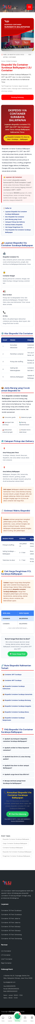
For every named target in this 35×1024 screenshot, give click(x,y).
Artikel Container (9, 57)
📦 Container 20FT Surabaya (12, 674)
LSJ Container (6, 951)
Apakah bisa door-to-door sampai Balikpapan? (16, 766)
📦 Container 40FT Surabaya (12, 680)
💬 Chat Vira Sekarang (17, 814)
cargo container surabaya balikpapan (15, 843)
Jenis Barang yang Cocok (13, 219)
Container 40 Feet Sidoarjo (11, 930)
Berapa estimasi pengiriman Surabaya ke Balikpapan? (14, 782)
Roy (29, 54)
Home (3, 61)
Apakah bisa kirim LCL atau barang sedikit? (16, 758)
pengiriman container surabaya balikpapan (16, 856)
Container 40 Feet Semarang (11, 939)
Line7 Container (6, 959)
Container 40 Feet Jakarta (10, 922)
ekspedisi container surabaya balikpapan (16, 839)
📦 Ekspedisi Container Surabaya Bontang (17, 700)
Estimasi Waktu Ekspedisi (13, 225)
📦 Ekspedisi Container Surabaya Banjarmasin (14, 719)
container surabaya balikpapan (13, 847)
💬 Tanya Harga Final (17, 654)
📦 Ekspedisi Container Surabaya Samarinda (17, 694)
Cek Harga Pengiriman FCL (14, 227)
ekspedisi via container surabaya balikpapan (17, 852)
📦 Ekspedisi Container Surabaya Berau (16, 712)
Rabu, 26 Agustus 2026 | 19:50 (13, 54)
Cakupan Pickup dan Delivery (15, 222)
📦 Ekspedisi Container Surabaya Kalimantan (14, 687)
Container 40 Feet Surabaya (11, 914)
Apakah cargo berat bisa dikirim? (17, 774)
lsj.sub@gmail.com (9, 982)
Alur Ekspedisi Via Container (14, 217)
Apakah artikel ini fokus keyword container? (16, 749)
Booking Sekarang (17, 97)
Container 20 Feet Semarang (11, 935)
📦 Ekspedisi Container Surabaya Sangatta (17, 706)
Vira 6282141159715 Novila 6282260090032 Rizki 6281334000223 (11, 988)
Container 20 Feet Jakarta (10, 918)
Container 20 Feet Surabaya (11, 910)
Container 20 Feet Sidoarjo (10, 926)
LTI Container (5, 955)
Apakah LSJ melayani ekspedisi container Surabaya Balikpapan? (15, 740)
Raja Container (6, 963)
